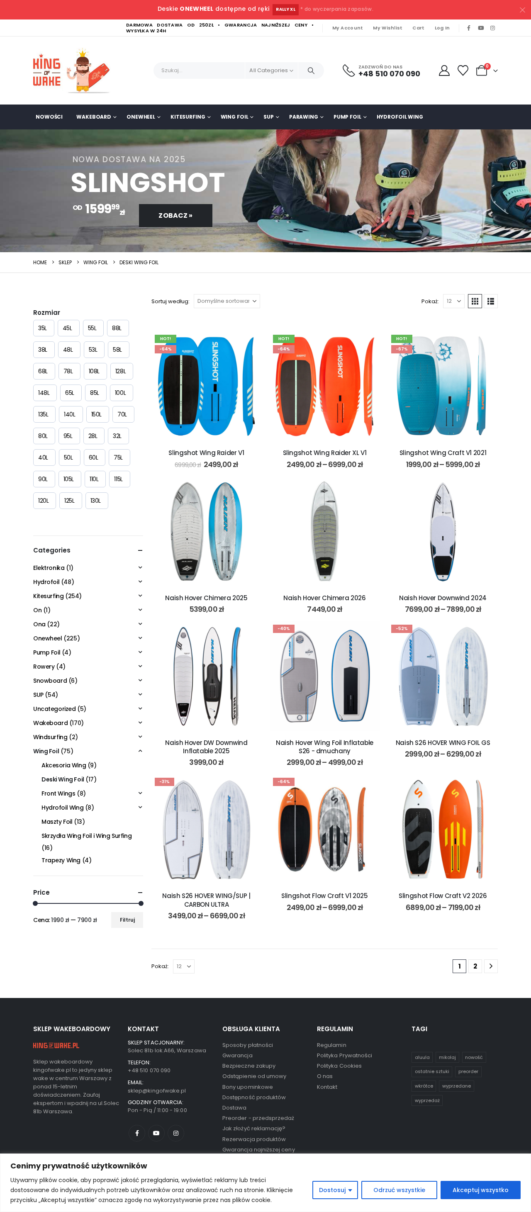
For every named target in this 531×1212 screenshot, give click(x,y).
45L (67, 328)
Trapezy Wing (60, 860)
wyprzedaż (427, 1100)
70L (122, 414)
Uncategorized (54, 709)
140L (69, 414)
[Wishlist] (463, 70)
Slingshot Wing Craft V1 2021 (443, 452)
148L (43, 393)
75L (118, 457)
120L (43, 500)
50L (68, 457)
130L (95, 500)
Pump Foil (347, 116)
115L (118, 479)
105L (68, 479)
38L (42, 350)
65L (69, 393)
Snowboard (50, 681)
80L (43, 436)
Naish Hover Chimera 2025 (206, 598)
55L (92, 328)
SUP (268, 116)
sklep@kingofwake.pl (157, 1091)
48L (68, 350)
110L (94, 479)
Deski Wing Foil (62, 779)
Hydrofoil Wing (400, 116)
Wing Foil (234, 116)
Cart (418, 27)
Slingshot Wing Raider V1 (206, 452)
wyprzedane (456, 1086)
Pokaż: (430, 301)
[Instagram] (492, 28)
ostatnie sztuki (432, 1071)
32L (117, 436)
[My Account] (444, 70)
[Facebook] (468, 28)
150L (96, 414)
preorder (468, 1071)
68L (43, 371)
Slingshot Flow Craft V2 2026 (443, 895)
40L (43, 457)
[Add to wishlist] (249, 344)
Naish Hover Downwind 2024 (443, 598)
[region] (265, 1183)
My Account (347, 27)
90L (43, 479)
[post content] (206, 386)
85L (94, 393)
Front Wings (58, 793)
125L (69, 500)
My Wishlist (387, 27)
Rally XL (285, 9)
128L (120, 371)
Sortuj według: (170, 301)
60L (93, 457)
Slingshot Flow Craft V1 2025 (324, 895)
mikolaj (447, 1057)
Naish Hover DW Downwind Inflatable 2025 (206, 746)
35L (42, 328)
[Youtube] (480, 28)
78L (68, 371)
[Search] (311, 70)
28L (92, 436)
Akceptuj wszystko (481, 1190)
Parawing (303, 116)
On (37, 610)
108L (94, 371)
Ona (39, 624)
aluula (422, 1057)
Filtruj (127, 919)
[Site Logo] (74, 70)
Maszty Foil (56, 822)
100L (120, 393)
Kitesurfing (188, 116)
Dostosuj (332, 1190)
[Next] (491, 966)
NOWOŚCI (49, 116)
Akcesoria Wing (63, 765)
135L (43, 414)
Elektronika (48, 568)
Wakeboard (93, 116)
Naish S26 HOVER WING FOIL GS (443, 742)
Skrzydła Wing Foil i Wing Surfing (86, 836)
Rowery (43, 666)
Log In (442, 27)
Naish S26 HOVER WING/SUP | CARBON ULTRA (206, 899)
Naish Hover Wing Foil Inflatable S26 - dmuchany (324, 746)
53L (93, 350)
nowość (474, 1057)
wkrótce (424, 1086)
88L (117, 328)
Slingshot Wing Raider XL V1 (325, 452)
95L (68, 436)
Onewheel (141, 116)
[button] (475, 301)
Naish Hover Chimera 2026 (324, 598)
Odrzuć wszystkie (399, 1190)
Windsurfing (50, 737)
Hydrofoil (46, 582)
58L (117, 350)
